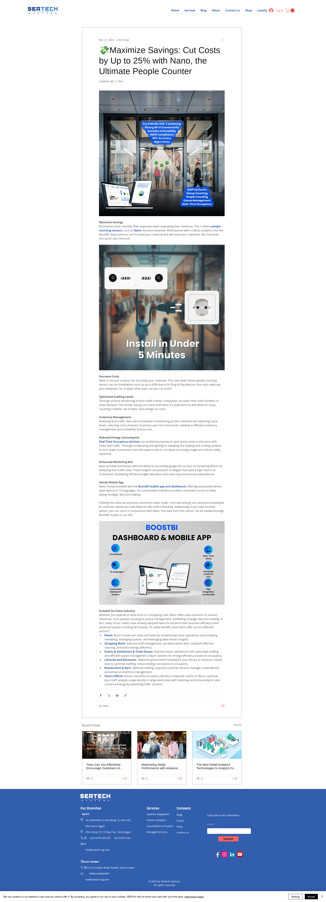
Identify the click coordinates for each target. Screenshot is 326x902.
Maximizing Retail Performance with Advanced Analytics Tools (160, 766)
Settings (295, 896)
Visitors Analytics (156, 820)
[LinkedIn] (232, 854)
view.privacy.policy (194, 896)
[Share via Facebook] (100, 695)
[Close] (322, 896)
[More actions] (223, 40)
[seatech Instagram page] (225, 854)
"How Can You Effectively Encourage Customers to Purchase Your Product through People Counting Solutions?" (103, 766)
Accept (311, 896)
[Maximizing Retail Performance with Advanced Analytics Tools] (161, 745)
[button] (290, 10)
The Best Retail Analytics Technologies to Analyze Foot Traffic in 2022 (216, 766)
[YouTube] (240, 854)
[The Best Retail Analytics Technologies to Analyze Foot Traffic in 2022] (216, 745)
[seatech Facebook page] (217, 854)
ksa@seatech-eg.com (97, 879)
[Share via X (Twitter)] (109, 695)
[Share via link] (125, 695)
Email (210, 824)
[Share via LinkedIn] (117, 695)
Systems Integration (158, 814)
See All (238, 724)
